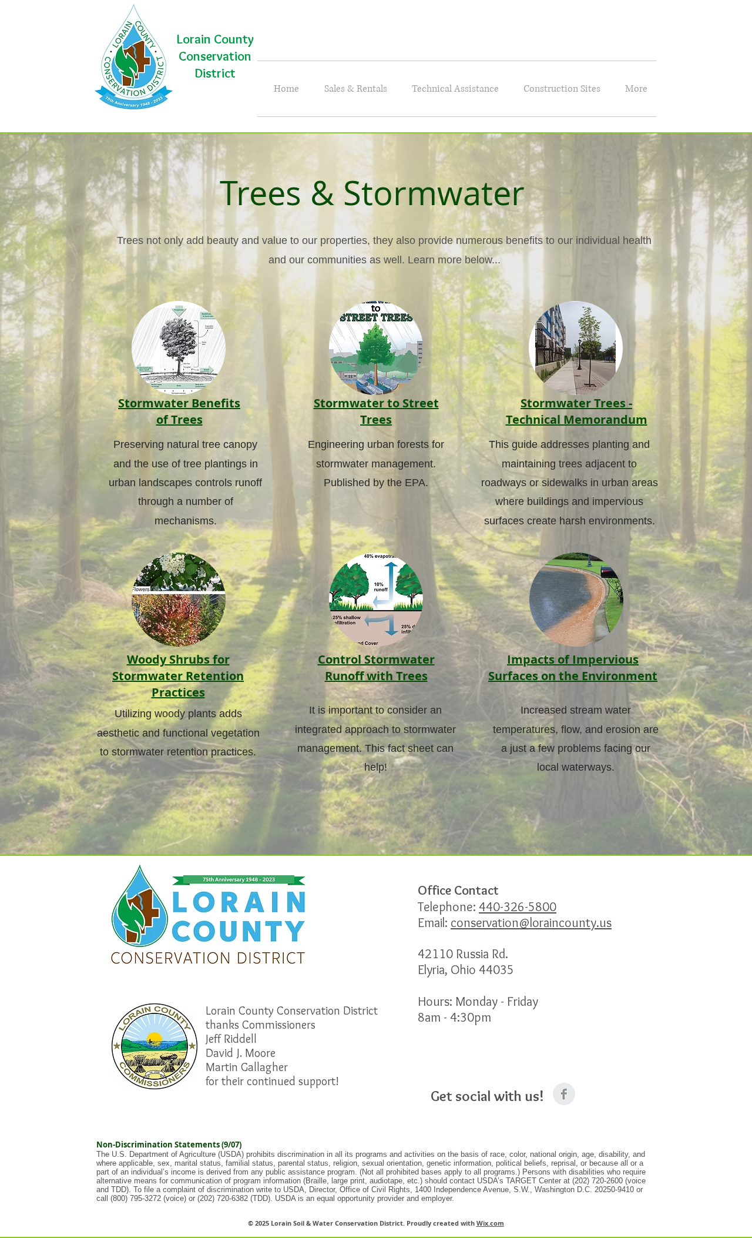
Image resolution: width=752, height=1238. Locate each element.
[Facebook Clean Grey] (564, 1094)
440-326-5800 (517, 907)
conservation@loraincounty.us (531, 923)
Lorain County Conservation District (215, 56)
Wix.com (490, 1223)
